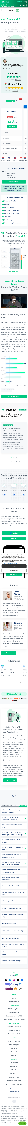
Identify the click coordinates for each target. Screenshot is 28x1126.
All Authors (8, 653)
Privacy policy (14, 1089)
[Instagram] (14, 980)
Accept (14, 566)
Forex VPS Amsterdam (14, 1027)
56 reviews (18, 79)
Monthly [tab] (10, 101)
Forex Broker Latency (14, 396)
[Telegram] (10, 980)
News (14, 998)
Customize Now (13, 182)
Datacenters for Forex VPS (14, 1016)
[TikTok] (6, 980)
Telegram (14, 538)
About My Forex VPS (14, 1041)
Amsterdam (4, 490)
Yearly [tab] (18, 101)
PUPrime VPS (14, 1073)
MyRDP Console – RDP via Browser (14, 1019)
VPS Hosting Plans (14, 1009)
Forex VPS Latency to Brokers (14, 1084)
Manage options (14, 570)
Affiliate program (14, 1045)
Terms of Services (14, 1091)
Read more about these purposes (10, 563)
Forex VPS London (14, 1030)
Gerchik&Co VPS (14, 1077)
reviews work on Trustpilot (17, 461)
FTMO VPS (14, 1070)
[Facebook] (22, 980)
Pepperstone (14, 1062)
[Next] (25, 682)
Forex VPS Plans (10, 780)
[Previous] (21, 682)
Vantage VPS (14, 1066)
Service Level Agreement (14, 1094)
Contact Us (14, 1048)
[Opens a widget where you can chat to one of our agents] (22, 1123)
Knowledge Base (14, 1001)
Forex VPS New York (14, 1034)
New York (23, 490)
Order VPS (22, 5)
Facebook (15, 533)
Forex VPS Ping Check (14, 1080)
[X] (18, 980)
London (14, 490)
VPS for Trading (14, 1012)
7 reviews (15, 90)
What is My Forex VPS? (9, 805)
